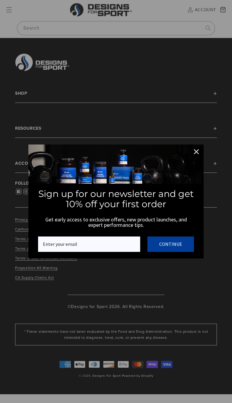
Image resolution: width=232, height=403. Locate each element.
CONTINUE (170, 244)
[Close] (196, 151)
